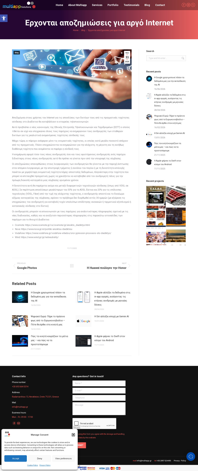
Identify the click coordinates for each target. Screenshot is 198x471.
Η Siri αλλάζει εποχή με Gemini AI (111, 316)
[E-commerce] (176, 196)
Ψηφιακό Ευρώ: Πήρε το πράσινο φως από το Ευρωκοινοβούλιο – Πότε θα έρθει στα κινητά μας (48, 320)
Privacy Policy (44, 465)
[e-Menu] (156, 216)
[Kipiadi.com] (176, 235)
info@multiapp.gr (144, 461)
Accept (15, 458)
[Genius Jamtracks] (176, 216)
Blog (17, 53)
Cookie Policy (32, 465)
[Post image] (20, 297)
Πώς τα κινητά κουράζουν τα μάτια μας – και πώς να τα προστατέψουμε (49, 340)
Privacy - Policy (180, 461)
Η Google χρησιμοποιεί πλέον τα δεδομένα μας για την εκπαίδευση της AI (48, 296)
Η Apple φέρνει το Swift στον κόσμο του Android (109, 338)
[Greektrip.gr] (156, 235)
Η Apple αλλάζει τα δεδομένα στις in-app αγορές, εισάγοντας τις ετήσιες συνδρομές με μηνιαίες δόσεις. (112, 298)
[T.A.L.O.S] (156, 196)
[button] (4, 18)
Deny (39, 458)
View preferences (63, 458)
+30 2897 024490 (164, 461)
